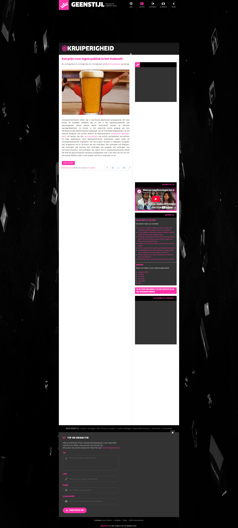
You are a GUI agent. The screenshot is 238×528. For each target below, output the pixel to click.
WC (109, 64)
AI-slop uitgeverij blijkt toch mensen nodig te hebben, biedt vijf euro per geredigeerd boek (156, 233)
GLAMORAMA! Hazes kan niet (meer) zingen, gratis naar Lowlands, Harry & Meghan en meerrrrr (155, 251)
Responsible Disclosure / (142, 428)
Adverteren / (157, 428)
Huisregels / (92, 428)
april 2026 (141, 281)
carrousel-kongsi (91, 136)
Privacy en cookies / (109, 428)
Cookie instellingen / (125, 428)
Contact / (84, 428)
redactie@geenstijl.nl (111, 448)
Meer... (140, 283)
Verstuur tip (76, 510)
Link (65, 474)
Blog (125, 520)
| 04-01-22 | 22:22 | (84, 168)
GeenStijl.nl (104, 526)
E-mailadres (69, 496)
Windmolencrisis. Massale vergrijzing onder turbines (156, 259)
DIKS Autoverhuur (136, 520)
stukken (118, 520)
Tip (64, 453)
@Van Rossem (66, 168)
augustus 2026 (143, 272)
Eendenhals (115, 64)
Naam (65, 485)
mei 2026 (141, 279)
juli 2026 (141, 274)
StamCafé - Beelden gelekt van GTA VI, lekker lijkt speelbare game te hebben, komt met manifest (155, 229)
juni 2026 (141, 276)
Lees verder (68, 163)
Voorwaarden (167, 428)
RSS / (99, 428)
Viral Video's (107, 520)
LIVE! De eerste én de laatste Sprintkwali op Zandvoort (156, 248)
